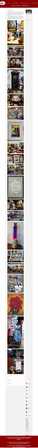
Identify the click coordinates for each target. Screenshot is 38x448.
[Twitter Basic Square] (26, 435)
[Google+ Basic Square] (27, 435)
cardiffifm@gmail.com (25, 5)
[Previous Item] (26, 11)
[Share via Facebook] (7, 375)
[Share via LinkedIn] (10, 375)
